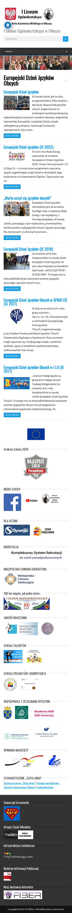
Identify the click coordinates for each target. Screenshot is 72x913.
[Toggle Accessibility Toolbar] (8, 25)
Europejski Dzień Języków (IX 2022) (28, 147)
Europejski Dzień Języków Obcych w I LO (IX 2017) (34, 369)
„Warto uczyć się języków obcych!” (27, 198)
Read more (12, 135)
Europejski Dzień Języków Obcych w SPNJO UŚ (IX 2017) (35, 301)
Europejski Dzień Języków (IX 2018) (28, 249)
